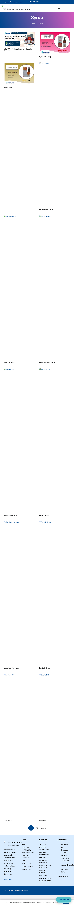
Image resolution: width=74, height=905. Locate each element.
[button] (68, 8)
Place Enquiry (64, 900)
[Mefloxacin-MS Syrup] (54, 216)
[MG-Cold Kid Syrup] (54, 64)
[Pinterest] (67, 1)
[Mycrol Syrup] (54, 369)
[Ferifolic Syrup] (54, 522)
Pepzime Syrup (9, 362)
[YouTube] (67, 880)
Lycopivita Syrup (45, 57)
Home (24, 844)
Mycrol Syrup (44, 515)
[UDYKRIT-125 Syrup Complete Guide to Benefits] (19, 33)
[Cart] (63, 8)
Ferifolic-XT (8, 821)
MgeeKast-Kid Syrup (11, 668)
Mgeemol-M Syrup (10, 515)
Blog (23, 860)
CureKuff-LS (43, 821)
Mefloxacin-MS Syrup (47, 362)
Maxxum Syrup (9, 87)
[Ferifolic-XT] (19, 675)
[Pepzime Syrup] (19, 216)
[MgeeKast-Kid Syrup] (19, 522)
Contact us (26, 869)
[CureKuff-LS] (54, 675)
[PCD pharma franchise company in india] (16, 7)
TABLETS (42, 844)
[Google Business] (64, 1)
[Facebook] (58, 1)
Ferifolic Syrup (44, 668)
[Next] (43, 828)
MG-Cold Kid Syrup (46, 210)
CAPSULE (42, 857)
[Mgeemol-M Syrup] (19, 369)
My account (26, 863)
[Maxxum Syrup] (19, 64)
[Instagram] (70, 1)
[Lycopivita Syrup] (54, 33)
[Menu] (59, 7)
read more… (8, 879)
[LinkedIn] (61, 1)
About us (25, 847)
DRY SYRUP (43, 876)
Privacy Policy (27, 866)
